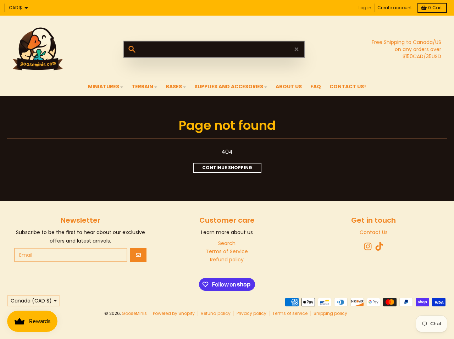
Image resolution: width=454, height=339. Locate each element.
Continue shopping (227, 168)
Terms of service (290, 313)
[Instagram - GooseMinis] (368, 246)
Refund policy (216, 313)
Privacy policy (251, 313)
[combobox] (214, 49)
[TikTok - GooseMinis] (379, 246)
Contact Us (374, 232)
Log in (365, 8)
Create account (394, 8)
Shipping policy (330, 313)
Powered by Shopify (174, 313)
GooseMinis (134, 313)
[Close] (296, 49)
